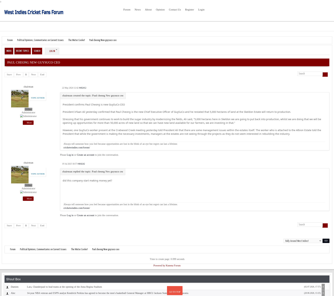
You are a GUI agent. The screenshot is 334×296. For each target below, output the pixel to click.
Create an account (85, 155)
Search (37, 51)
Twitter (322, 12)
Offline (28, 109)
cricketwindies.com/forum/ (76, 147)
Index (8, 51)
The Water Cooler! (76, 40)
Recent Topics (22, 51)
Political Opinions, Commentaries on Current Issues (40, 40)
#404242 (81, 164)
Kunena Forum (173, 265)
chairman (28, 86)
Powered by (159, 265)
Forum (10, 40)
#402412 (82, 88)
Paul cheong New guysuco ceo (103, 40)
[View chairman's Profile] (20, 98)
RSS (328, 12)
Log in (70, 155)
